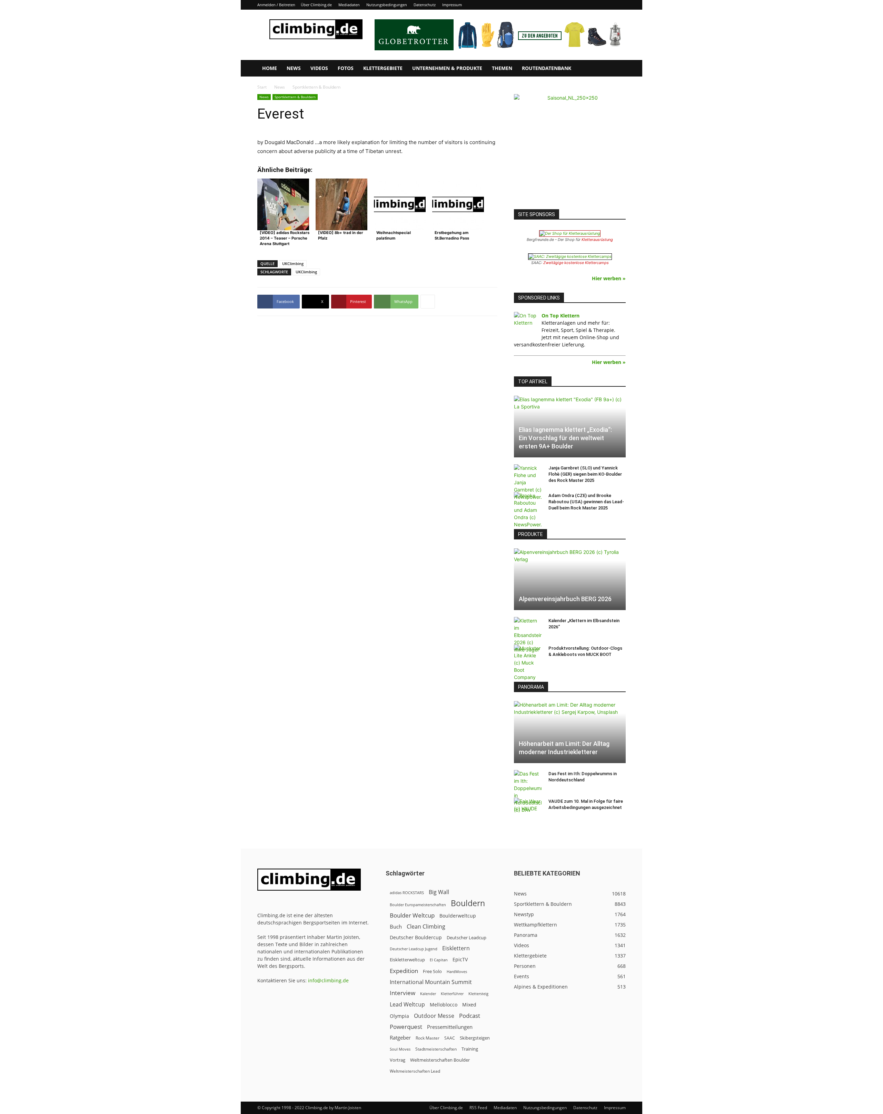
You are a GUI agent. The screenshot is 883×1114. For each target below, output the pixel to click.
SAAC (449, 1038)
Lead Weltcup (407, 1004)
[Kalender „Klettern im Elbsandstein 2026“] (528, 635)
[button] (617, 68)
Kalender (428, 993)
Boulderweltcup (457, 916)
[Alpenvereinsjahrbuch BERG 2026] (570, 579)
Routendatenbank (546, 68)
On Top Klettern (560, 315)
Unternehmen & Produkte (447, 68)
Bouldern (468, 903)
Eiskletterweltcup (407, 959)
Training (470, 1049)
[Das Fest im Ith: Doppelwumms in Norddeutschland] (528, 791)
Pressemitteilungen (450, 1026)
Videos (319, 68)
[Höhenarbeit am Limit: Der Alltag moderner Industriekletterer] (570, 732)
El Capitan (439, 960)
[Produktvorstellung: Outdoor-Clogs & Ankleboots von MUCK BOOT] (528, 663)
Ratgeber (400, 1037)
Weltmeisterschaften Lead (415, 1071)
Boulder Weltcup (412, 915)
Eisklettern (456, 948)
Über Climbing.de (316, 4)
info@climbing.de (328, 980)
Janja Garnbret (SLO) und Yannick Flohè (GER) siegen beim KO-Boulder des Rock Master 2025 (585, 474)
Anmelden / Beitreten (276, 4)
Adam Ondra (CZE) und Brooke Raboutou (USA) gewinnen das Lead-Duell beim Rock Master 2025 (586, 501)
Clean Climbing (426, 926)
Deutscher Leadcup (466, 937)
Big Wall (439, 892)
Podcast (469, 1015)
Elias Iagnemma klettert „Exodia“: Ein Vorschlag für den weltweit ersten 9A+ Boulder (565, 438)
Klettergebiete (383, 68)
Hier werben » (609, 278)
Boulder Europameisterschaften (418, 904)
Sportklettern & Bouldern (295, 96)
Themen (502, 68)
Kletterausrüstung (597, 239)
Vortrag (397, 1060)
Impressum (452, 4)
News (294, 68)
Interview (402, 992)
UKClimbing (293, 263)
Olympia (399, 1016)
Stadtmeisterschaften (436, 1049)
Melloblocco (443, 1004)
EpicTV (460, 959)
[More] (427, 301)
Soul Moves (400, 1049)
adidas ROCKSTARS (407, 892)
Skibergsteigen (475, 1038)
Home (269, 68)
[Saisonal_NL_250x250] (570, 150)
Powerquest (406, 1026)
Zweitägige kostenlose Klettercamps (576, 262)
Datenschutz (425, 4)
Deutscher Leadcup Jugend (413, 948)
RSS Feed (478, 1108)
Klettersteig (478, 993)
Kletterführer (452, 993)
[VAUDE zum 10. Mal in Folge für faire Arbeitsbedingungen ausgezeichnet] (528, 808)
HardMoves (457, 971)
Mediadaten (349, 4)
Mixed (469, 1005)
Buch (396, 926)
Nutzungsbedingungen (386, 4)
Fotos (346, 68)
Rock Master (427, 1038)
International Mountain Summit (431, 982)
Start (262, 87)
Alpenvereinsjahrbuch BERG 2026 (565, 598)
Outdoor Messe (434, 1016)
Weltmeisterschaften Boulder (440, 1060)
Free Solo (432, 971)
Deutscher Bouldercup (416, 937)
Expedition (404, 970)
